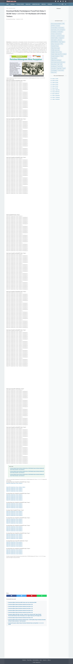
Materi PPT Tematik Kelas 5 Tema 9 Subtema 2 (14, 551)
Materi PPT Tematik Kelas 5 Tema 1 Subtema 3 (14, 489)
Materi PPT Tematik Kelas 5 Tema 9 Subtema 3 (14, 552)
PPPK (62, 43)
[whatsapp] (42, 596)
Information (53, 35)
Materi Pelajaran (62, 41)
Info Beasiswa (62, 29)
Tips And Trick (60, 66)
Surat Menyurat (53, 66)
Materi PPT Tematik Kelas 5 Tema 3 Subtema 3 (14, 506)
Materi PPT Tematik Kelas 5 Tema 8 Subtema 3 (14, 544)
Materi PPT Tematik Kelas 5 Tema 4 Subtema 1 (14, 511)
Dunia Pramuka (53, 29)
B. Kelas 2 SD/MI (55, 80)
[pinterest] (65, 1)
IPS (58, 29)
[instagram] (63, 1)
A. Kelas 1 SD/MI (55, 78)
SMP (61, 64)
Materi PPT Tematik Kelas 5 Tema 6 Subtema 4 (14, 530)
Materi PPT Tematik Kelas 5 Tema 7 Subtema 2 (14, 535)
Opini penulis (57, 43)
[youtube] (60, 1)
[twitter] (58, 1)
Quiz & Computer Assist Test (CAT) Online (58, 62)
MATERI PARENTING (54, 41)
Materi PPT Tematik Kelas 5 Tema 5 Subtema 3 (14, 521)
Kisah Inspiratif (53, 39)
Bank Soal (44, 4)
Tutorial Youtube (60, 70)
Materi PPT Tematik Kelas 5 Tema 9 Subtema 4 (14, 553)
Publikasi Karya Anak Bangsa (56, 60)
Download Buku (61, 27)
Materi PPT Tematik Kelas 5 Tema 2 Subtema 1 (14, 494)
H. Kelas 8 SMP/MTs (56, 91)
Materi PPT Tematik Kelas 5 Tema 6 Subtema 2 (14, 528)
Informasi (13, 4)
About (41, 660)
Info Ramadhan (60, 31)
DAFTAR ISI (53, 25)
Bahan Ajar (28, 4)
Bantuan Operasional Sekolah (56, 23)
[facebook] (55, 1)
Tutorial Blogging (54, 70)
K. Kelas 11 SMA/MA (56, 97)
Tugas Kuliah (59, 68)
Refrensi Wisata (53, 64)
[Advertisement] (26, 31)
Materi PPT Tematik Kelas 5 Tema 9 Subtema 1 (14, 549)
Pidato (62, 56)
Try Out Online (53, 68)
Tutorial (64, 68)
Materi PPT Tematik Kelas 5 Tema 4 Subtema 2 (14, 512)
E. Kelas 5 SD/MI (55, 86)
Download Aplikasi (54, 27)
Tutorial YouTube (20, 4)
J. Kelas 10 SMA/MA (56, 95)
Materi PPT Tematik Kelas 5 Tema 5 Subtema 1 (14, 519)
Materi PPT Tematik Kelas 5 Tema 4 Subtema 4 (14, 515)
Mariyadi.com (38, 662)
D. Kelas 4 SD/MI (55, 84)
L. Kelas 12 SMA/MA (56, 99)
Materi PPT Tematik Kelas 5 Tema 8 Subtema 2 (14, 543)
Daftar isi (49, 660)
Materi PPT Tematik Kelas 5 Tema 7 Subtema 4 (14, 538)
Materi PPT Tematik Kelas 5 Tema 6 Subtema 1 (14, 526)
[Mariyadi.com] (12, 1)
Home (7, 4)
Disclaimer (24, 660)
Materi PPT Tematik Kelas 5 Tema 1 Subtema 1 (14, 483)
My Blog (52, 43)
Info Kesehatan (53, 31)
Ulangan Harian (53, 72)
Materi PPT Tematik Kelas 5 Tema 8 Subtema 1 (14, 542)
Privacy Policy (29, 660)
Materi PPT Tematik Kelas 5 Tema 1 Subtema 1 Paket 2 (15, 487)
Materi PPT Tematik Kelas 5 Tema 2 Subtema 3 (14, 497)
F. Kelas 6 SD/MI (55, 88)
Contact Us (44, 660)
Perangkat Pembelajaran (55, 56)
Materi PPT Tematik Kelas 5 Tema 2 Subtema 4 (14, 498)
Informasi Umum (58, 33)
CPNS (63, 23)
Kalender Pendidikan (54, 37)
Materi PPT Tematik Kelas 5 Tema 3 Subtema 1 (14, 503)
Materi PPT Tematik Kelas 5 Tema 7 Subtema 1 (14, 534)
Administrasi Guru (36, 4)
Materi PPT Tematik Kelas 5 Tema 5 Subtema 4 (14, 522)
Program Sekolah (54, 58)
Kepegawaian (61, 37)
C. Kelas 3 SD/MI (55, 82)
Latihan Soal (59, 39)
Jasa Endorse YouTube (60, 35)
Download (50, 4)
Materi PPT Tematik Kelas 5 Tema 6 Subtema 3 (14, 529)
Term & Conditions (36, 660)
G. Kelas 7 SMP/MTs (56, 89)
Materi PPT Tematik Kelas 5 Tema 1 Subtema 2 (14, 488)
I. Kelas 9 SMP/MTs (55, 93)
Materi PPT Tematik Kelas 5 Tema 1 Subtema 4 (14, 490)
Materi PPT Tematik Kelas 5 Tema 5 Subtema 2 (14, 520)
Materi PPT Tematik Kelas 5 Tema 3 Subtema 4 (14, 507)
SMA (58, 64)
